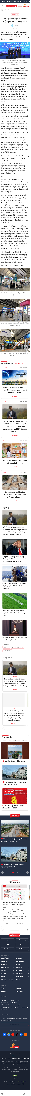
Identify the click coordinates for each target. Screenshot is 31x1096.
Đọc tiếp (5, 508)
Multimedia (7, 737)
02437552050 (7, 1018)
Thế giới (4, 401)
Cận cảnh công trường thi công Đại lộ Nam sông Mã (14, 839)
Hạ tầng (4, 472)
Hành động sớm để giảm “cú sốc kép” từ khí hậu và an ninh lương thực (13, 613)
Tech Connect (8, 947)
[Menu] (2, 1094)
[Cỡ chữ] (20, 1094)
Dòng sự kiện (14, 881)
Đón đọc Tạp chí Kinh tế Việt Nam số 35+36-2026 (13, 806)
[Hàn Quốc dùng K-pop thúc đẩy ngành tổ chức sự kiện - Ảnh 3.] (15, 329)
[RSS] (25, 1032)
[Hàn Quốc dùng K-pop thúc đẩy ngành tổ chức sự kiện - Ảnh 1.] (15, 269)
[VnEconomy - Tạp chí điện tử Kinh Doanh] (14, 933)
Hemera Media (22, 1079)
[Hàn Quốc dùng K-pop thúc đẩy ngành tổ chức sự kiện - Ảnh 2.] (15, 299)
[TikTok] (17, 1032)
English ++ (22, 947)
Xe (21, 1)
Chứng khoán (5, 1)
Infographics (16, 739)
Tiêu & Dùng (15, 1)
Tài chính (19, 10)
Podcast (10, 739)
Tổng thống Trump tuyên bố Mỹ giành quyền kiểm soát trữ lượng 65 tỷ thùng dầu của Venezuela (14, 559)
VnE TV (25, 1)
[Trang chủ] (2, 10)
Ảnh (2, 986)
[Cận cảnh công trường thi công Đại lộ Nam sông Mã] (15, 827)
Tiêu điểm (7, 10)
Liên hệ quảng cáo (14, 1022)
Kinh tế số (26, 10)
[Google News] (24, 1094)
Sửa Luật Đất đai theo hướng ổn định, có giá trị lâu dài (14, 783)
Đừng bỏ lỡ (7, 658)
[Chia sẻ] (28, 1094)
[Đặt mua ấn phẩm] (26, 5)
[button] (12, 728)
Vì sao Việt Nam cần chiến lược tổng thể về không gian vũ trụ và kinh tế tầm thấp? (15, 390)
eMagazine (24, 739)
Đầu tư (13, 10)
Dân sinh (4, 441)
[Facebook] (4, 1032)
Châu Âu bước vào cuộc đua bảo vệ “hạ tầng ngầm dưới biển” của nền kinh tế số (14, 586)
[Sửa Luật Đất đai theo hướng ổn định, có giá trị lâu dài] (13, 853)
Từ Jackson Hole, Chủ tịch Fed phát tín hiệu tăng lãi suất (14, 639)
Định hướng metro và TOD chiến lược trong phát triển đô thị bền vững (13, 903)
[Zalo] (21, 1032)
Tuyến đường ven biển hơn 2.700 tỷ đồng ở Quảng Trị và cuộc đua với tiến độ (15, 494)
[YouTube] (12, 1032)
